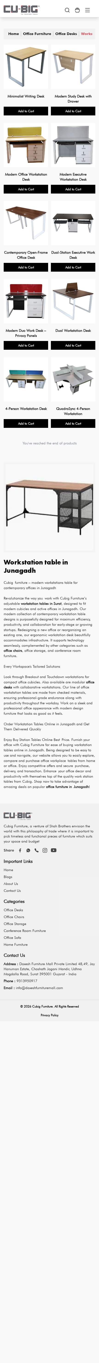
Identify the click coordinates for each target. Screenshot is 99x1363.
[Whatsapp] (28, 850)
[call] (36, 850)
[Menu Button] (87, 10)
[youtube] (53, 850)
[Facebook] (20, 850)
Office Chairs (14, 917)
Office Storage (15, 924)
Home (13, 34)
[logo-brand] (22, 10)
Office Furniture (37, 34)
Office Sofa (12, 937)
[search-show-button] (67, 10)
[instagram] (45, 850)
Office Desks (66, 34)
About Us (11, 883)
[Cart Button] (77, 10)
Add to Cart (26, 111)
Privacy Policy (49, 1015)
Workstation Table (87, 34)
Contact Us (12, 890)
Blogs (8, 877)
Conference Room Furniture (25, 930)
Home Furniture (16, 944)
